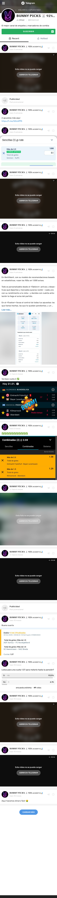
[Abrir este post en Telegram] (48, 48)
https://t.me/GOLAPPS (12, 121)
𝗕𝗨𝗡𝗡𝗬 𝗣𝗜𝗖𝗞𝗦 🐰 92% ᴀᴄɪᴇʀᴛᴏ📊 (26, 46)
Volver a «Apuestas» (29, 10)
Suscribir (28, 31)
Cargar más (29, 812)
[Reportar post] (53, 48)
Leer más (6, 310)
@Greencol (33, 20)
